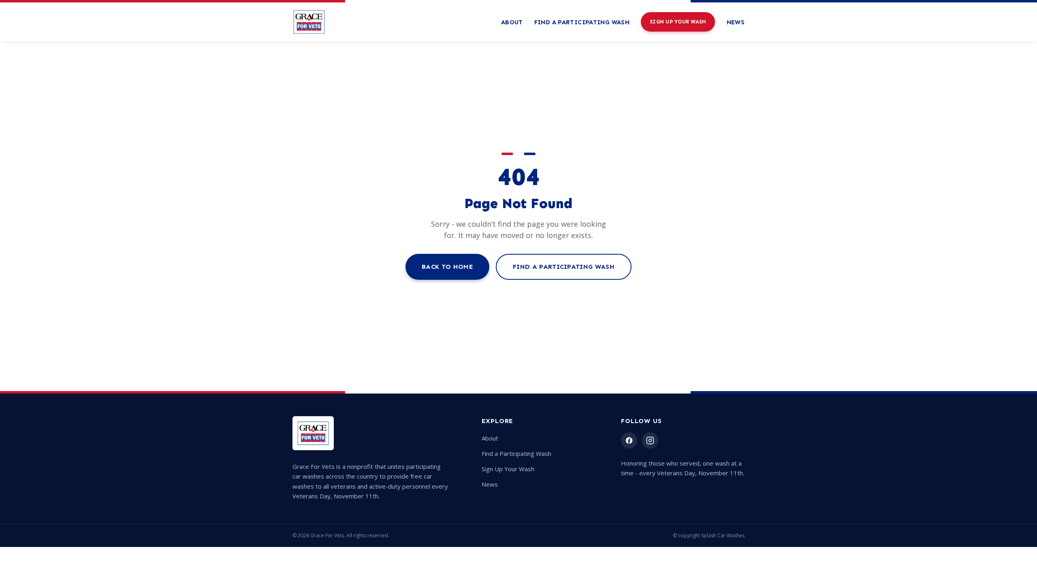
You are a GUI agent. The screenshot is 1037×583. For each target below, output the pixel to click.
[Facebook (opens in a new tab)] (629, 440)
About (512, 22)
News (736, 22)
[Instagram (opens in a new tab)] (650, 440)
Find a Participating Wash (581, 22)
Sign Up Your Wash (678, 22)
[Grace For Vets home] (309, 22)
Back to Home (447, 266)
